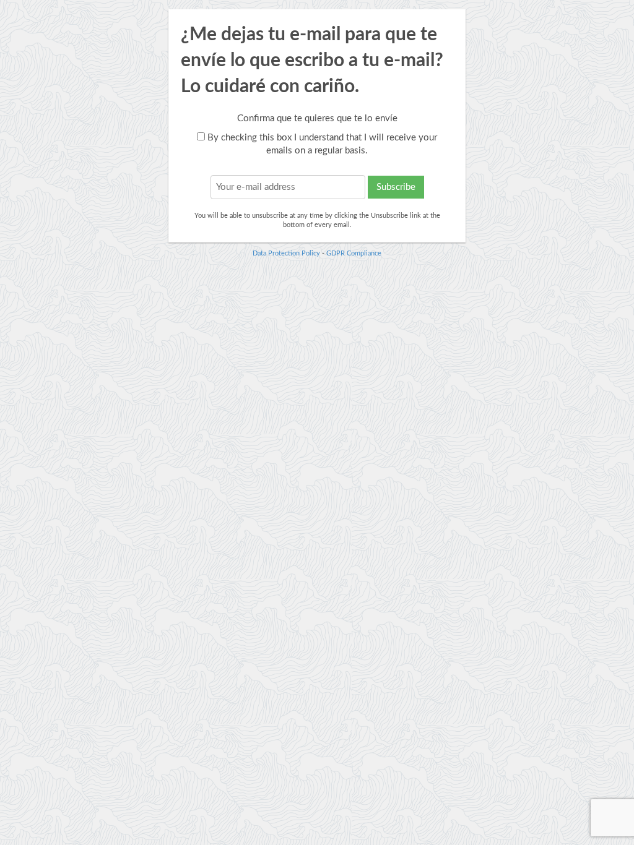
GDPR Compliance (353, 253)
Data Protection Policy (286, 253)
